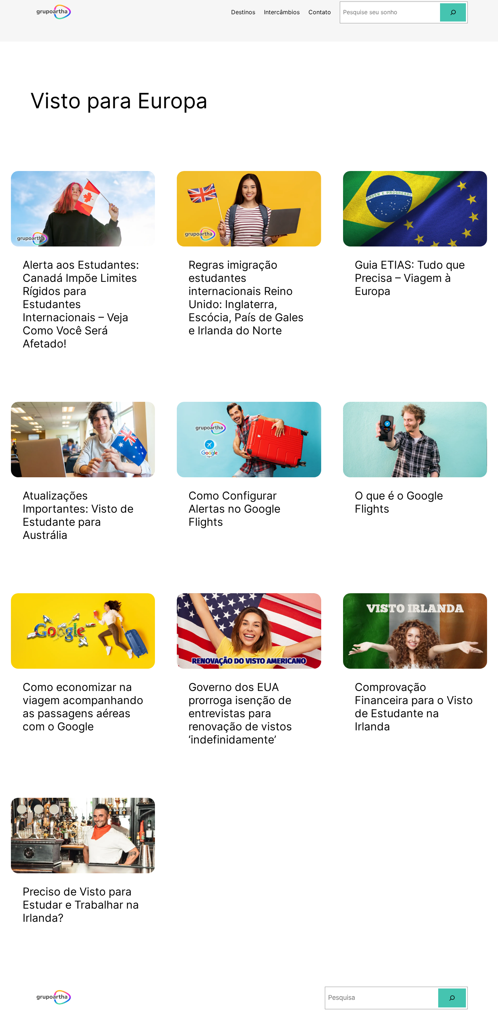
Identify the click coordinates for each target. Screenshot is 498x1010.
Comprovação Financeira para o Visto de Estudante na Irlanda (414, 706)
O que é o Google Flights (399, 502)
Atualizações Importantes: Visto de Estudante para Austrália (78, 515)
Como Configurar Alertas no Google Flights (234, 508)
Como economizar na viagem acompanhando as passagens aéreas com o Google (83, 706)
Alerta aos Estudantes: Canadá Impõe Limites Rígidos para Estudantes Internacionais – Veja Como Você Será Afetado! (81, 304)
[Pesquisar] (453, 12)
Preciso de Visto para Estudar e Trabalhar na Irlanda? (81, 904)
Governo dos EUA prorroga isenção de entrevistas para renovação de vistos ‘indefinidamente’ (240, 713)
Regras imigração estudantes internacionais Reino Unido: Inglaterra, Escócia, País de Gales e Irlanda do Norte (246, 297)
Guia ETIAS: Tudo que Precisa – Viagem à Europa (410, 278)
